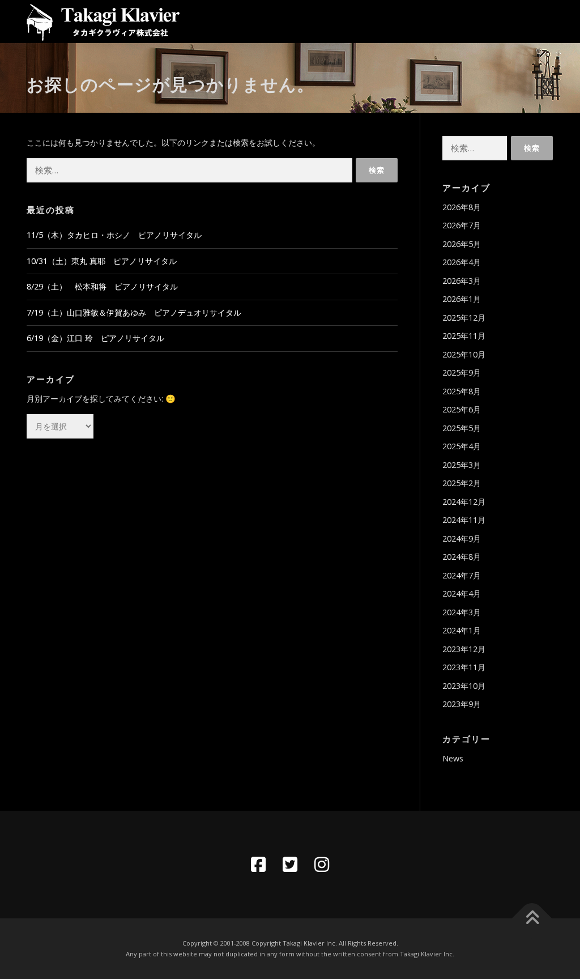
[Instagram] (321, 864)
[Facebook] (258, 864)
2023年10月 (463, 685)
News (452, 758)
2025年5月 (461, 428)
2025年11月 (463, 335)
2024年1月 (461, 630)
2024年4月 (461, 593)
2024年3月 (461, 612)
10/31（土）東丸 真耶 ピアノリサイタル (102, 261)
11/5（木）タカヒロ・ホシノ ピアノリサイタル (114, 234)
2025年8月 (461, 391)
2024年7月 (461, 575)
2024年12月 (463, 501)
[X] (290, 864)
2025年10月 (463, 354)
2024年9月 (461, 538)
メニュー (543, 21)
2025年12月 (463, 317)
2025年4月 (461, 446)
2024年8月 (461, 556)
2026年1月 (461, 298)
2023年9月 (461, 704)
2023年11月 (463, 667)
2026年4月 (461, 262)
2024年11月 (463, 519)
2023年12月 (463, 649)
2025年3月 (461, 464)
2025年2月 (461, 483)
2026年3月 (461, 280)
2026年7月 (461, 225)
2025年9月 (461, 372)
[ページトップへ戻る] (532, 919)
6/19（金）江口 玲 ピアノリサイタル (95, 338)
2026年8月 (461, 207)
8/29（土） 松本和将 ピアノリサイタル (102, 286)
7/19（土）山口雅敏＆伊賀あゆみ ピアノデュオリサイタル (134, 312)
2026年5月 (461, 244)
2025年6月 (461, 409)
